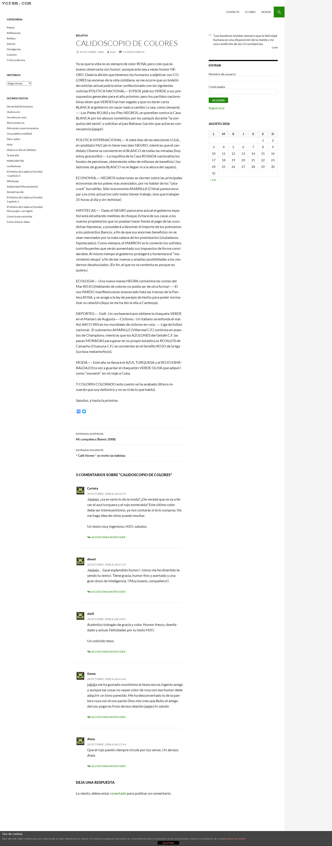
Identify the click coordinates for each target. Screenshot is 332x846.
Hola (9, 144)
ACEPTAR (168, 843)
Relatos (82, 35)
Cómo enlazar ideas (18, 221)
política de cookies (235, 838)
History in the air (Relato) (21, 150)
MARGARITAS (15, 160)
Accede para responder (108, 537)
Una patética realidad (19, 133)
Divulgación (14, 49)
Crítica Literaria (16, 60)
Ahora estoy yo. (16, 122)
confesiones (14, 166)
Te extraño (13, 155)
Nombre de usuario (222, 74)
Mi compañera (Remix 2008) (96, 436)
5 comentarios (133, 52)
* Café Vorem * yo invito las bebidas (100, 452)
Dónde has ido (15, 192)
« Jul (213, 180)
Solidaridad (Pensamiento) (22, 186)
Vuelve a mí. (14, 112)
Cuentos (12, 54)
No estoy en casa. (17, 117)
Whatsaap (13, 181)
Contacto (232, 11)
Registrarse (216, 108)
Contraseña (217, 87)
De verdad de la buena (20, 106)
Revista (266, 11)
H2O (113, 52)
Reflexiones (14, 33)
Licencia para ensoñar (20, 216)
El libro (250, 11)
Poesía (10, 27)
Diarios (11, 43)
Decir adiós (13, 139)
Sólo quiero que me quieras (23, 128)
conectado (118, 793)
